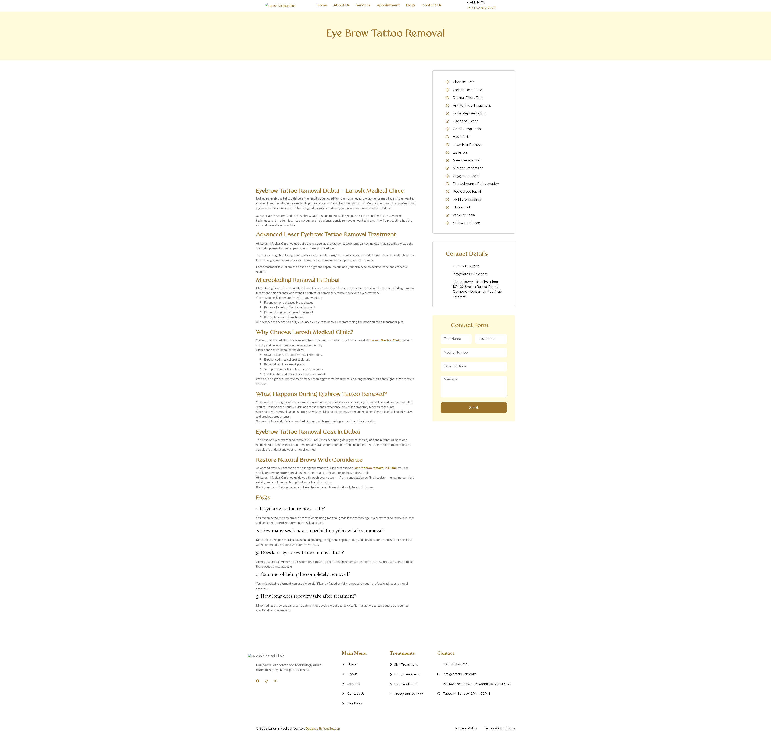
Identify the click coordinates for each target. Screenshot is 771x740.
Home (321, 5)
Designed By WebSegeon (323, 728)
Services (363, 5)
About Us (341, 5)
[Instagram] (275, 681)
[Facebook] (257, 681)
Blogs (410, 5)
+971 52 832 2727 (481, 7)
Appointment (388, 5)
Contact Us (432, 5)
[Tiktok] (266, 681)
